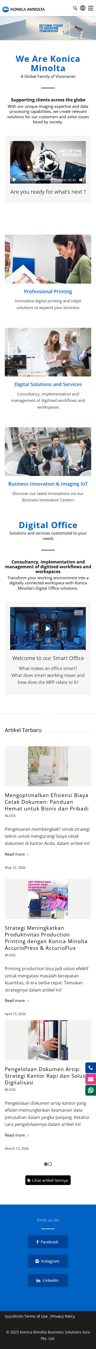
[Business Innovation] (48, 451)
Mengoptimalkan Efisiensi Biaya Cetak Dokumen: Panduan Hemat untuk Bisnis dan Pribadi (47, 801)
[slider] (38, 180)
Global (82, 8)
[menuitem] (90, 8)
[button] (48, 162)
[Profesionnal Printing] (48, 259)
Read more (15, 854)
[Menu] (90, 8)
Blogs (10, 815)
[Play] (14, 179)
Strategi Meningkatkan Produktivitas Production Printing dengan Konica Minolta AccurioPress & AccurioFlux (46, 937)
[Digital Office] (48, 352)
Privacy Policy (63, 1316)
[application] (48, 162)
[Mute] (81, 179)
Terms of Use (36, 1316)
